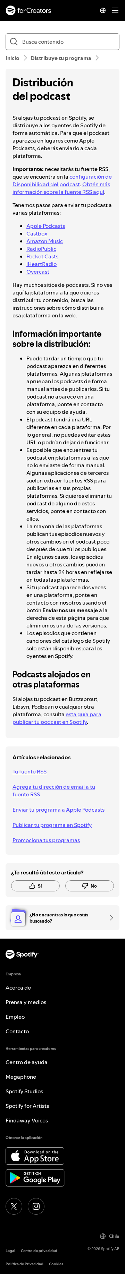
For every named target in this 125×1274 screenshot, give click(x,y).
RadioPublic (41, 249)
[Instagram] (36, 1206)
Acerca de (18, 987)
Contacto (17, 1031)
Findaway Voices (27, 1120)
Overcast (37, 271)
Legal (10, 1251)
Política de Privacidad (24, 1264)
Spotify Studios (24, 1091)
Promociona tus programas (46, 840)
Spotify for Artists (27, 1106)
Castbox (36, 233)
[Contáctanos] (109, 917)
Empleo (15, 1016)
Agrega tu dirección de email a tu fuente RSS (53, 790)
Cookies (56, 1264)
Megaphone (21, 1076)
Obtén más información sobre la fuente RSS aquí (61, 188)
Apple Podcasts (45, 226)
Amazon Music (44, 241)
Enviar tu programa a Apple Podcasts (58, 809)
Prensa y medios (26, 1002)
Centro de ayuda (27, 1062)
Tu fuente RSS (29, 771)
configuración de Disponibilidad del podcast (62, 180)
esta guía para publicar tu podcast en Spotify (56, 718)
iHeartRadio (41, 264)
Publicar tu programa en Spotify (52, 825)
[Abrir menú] (115, 10)
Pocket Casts (42, 256)
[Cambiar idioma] (103, 10)
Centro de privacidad (39, 1251)
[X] (14, 1206)
